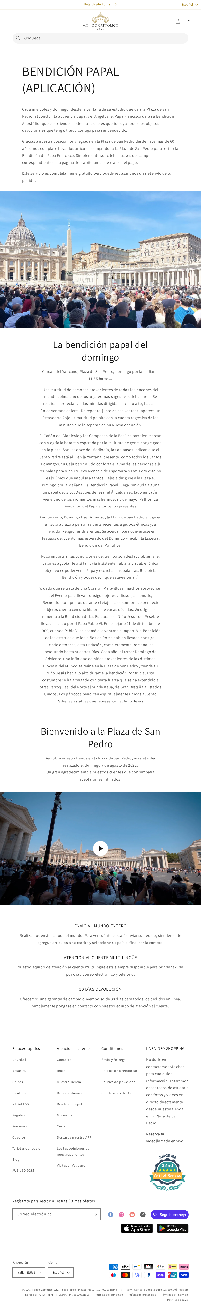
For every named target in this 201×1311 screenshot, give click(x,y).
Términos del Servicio (175, 1294)
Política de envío (178, 1299)
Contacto (64, 1060)
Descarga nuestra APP (74, 1137)
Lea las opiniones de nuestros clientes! (73, 1151)
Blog (15, 1159)
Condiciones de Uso (117, 1093)
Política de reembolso (109, 1294)
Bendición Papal (69, 1104)
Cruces (17, 1082)
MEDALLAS (20, 1104)
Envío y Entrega (113, 1060)
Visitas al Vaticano (71, 1165)
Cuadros (18, 1137)
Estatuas (19, 1093)
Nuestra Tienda (69, 1082)
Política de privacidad (118, 1082)
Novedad (19, 1060)
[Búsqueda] (18, 38)
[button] (10, 21)
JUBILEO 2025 (23, 1170)
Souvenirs (20, 1126)
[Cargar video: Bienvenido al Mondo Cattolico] (100, 848)
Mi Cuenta (65, 1115)
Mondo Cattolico (42, 1289)
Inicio (61, 1071)
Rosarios (19, 1071)
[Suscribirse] (94, 1214)
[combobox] (100, 38)
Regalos (18, 1115)
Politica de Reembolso (119, 1071)
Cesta (61, 1126)
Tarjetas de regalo (26, 1148)
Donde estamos (69, 1093)
